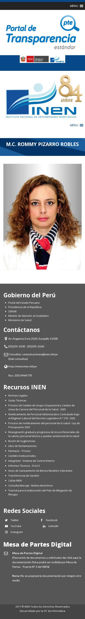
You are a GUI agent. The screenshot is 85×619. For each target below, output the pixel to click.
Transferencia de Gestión (23, 475)
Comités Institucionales (22, 456)
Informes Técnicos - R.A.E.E (24, 465)
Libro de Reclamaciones (22, 446)
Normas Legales (18, 395)
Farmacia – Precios (19, 451)
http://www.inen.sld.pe (22, 366)
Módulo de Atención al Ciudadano (28, 316)
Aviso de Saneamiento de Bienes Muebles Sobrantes (40, 470)
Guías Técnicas (17, 400)
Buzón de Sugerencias (21, 441)
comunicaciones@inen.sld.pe (40, 354)
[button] (74, 6)
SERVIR (12, 311)
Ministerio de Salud (19, 320)
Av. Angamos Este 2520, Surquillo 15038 (33, 338)
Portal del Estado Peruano (24, 302)
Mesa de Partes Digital (37, 544)
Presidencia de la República (25, 307)
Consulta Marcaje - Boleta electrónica (30, 485)
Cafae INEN (15, 480)
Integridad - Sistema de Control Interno (31, 461)
